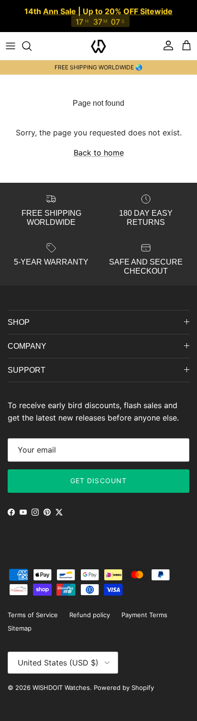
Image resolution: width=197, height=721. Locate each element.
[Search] (31, 45)
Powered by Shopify (124, 687)
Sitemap (20, 628)
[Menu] (10, 45)
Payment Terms (144, 615)
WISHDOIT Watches (61, 687)
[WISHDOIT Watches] (98, 46)
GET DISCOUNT (98, 481)
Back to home (99, 152)
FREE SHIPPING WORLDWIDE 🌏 (98, 67)
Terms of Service (33, 615)
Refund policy (89, 615)
